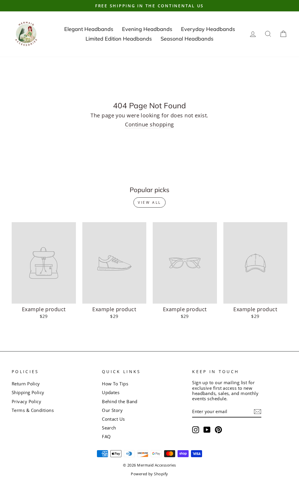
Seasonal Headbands (187, 38)
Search (109, 428)
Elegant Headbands (88, 29)
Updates (110, 392)
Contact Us (113, 419)
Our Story (112, 410)
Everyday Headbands (208, 29)
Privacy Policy (26, 401)
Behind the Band (120, 401)
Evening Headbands (147, 29)
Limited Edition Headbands (119, 38)
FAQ (106, 436)
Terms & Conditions (33, 410)
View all (149, 202)
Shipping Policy (28, 392)
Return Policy (26, 384)
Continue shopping (149, 124)
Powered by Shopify (149, 473)
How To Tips (115, 384)
